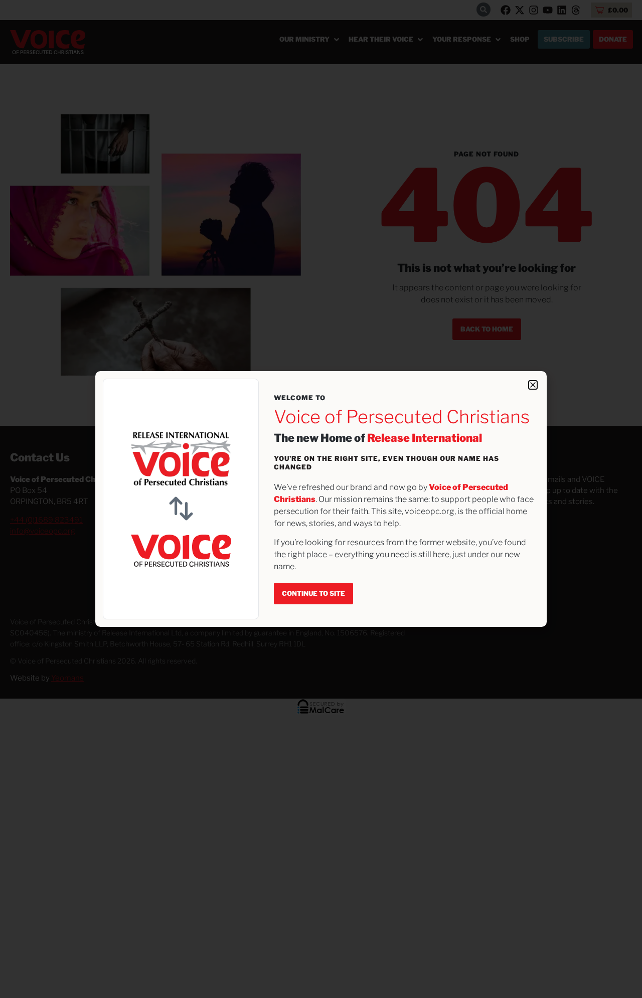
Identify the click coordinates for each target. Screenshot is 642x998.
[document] (321, 499)
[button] (533, 385)
